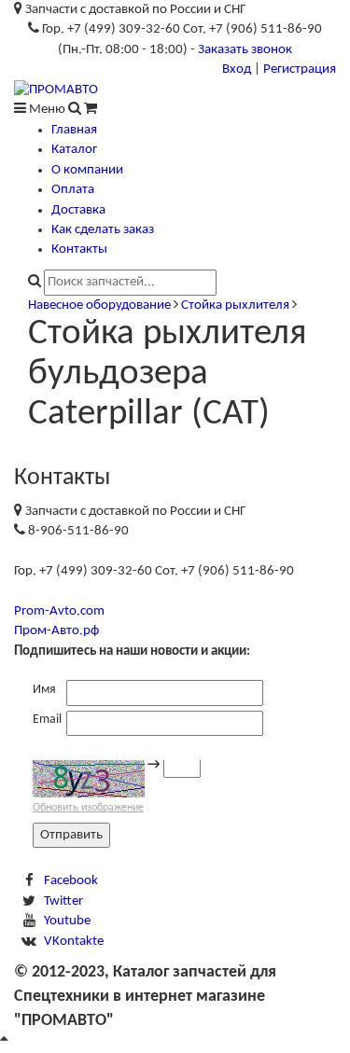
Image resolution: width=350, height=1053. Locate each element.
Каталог (74, 150)
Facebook (71, 881)
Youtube (67, 921)
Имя (44, 690)
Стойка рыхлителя (235, 305)
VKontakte (74, 942)
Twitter (63, 901)
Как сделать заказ (102, 230)
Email (47, 720)
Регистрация (299, 69)
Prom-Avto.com (59, 611)
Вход (236, 69)
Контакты (79, 249)
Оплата (72, 190)
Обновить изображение (88, 807)
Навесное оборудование (99, 305)
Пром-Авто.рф (56, 631)
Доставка (78, 210)
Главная (74, 130)
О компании (87, 170)
